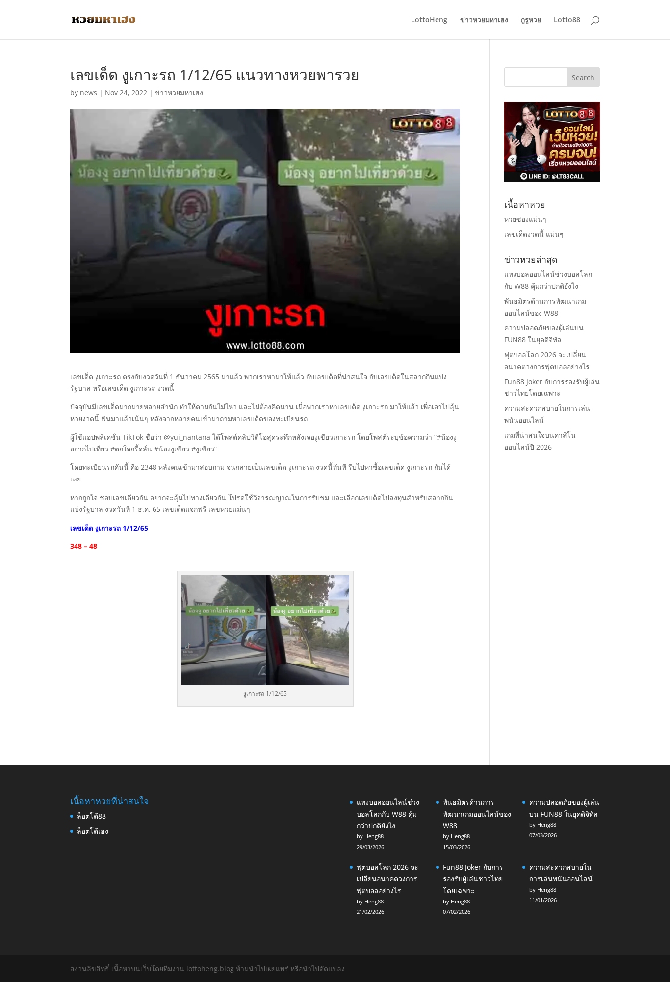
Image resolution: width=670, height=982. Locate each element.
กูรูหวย (531, 20)
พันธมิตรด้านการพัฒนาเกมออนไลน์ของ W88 (477, 813)
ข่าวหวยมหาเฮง (484, 20)
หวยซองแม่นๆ (525, 219)
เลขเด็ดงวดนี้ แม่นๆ (534, 234)
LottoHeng (429, 20)
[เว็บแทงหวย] (552, 179)
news (88, 92)
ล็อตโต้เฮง (92, 831)
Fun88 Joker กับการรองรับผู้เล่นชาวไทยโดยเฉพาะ (473, 878)
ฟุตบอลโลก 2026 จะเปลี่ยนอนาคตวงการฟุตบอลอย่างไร (387, 878)
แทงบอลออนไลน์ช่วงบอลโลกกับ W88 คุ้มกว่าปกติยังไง (388, 813)
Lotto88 (567, 20)
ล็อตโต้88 (91, 816)
